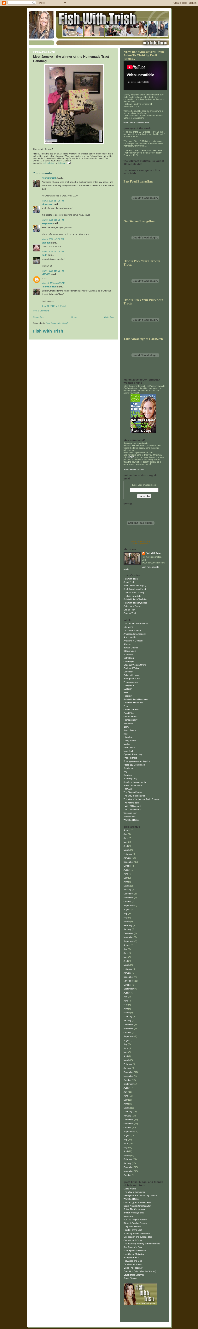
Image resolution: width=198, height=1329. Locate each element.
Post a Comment (41, 311)
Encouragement (131, 682)
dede (44, 255)
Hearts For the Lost (133, 1230)
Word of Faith (130, 816)
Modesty (128, 744)
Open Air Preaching (133, 754)
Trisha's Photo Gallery (134, 592)
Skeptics (128, 775)
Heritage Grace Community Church (140, 1195)
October (127, 866)
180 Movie (128, 627)
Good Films (129, 713)
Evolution (128, 689)
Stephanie (47, 204)
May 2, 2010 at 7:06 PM (53, 201)
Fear (126, 692)
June (126, 838)
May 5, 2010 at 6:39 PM (53, 271)
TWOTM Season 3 (132, 806)
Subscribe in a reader (134, 469)
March (127, 850)
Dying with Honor (132, 675)
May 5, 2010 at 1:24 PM (53, 251)
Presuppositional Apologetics (137, 761)
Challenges (129, 661)
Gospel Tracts (130, 716)
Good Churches (131, 709)
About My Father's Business (137, 1233)
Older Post (109, 317)
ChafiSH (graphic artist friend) (137, 1202)
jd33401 (46, 274)
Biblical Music (130, 651)
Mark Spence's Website (135, 1250)
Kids (126, 734)
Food (126, 706)
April (126, 846)
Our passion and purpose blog (138, 1237)
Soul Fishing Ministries (134, 1275)
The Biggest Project (133, 792)
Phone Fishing (130, 758)
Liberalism (128, 737)
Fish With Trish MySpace (135, 603)
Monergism (129, 1216)
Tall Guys (128, 789)
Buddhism (128, 654)
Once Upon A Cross (133, 1240)
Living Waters (130, 740)
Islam (126, 727)
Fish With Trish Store (133, 702)
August (127, 830)
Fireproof (128, 696)
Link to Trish (129, 610)
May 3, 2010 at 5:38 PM (53, 220)
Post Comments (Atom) (57, 323)
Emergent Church (132, 678)
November (128, 897)
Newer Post (38, 317)
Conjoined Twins (131, 668)
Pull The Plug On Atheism (135, 1219)
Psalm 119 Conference (134, 765)
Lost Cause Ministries (134, 1254)
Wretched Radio (131, 820)
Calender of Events (133, 606)
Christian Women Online (135, 665)
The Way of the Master (134, 796)
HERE (131, 457)
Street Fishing (130, 1278)
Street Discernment (133, 785)
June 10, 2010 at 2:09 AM (54, 306)
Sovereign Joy (130, 778)
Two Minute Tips (131, 803)
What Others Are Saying (135, 585)
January (127, 858)
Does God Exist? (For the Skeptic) (140, 1271)
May (126, 842)
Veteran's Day (130, 813)
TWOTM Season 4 (132, 809)
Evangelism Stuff (131, 1257)
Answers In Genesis (133, 641)
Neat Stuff (128, 751)
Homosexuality (130, 720)
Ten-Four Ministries (133, 1264)
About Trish (129, 582)
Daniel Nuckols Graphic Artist (137, 1206)
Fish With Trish (49, 178)
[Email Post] (68, 163)
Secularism (129, 768)
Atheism (127, 644)
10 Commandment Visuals (136, 623)
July (125, 834)
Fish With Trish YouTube (135, 599)
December (128, 862)
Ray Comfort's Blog (133, 1247)
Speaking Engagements (135, 782)
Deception (128, 672)
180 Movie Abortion (132, 630)
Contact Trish (130, 613)
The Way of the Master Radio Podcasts (142, 799)
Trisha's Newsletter (133, 596)
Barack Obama (131, 647)
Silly (125, 771)
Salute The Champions (134, 1209)
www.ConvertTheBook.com (136, 122)
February (128, 854)
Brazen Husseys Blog (134, 1213)
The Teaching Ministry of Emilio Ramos (142, 1243)
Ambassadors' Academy (135, 634)
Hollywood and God (133, 1261)
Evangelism (129, 685)
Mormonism (129, 747)
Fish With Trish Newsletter (136, 699)
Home (74, 317)
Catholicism (129, 658)
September (129, 905)
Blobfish (46, 242)
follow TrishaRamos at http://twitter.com (140, 542)
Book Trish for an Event (135, 589)
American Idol (130, 637)
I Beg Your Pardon (132, 1226)
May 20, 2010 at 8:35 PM (53, 283)
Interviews (128, 723)
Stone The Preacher (133, 1268)
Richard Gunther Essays (135, 1223)
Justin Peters (130, 730)
